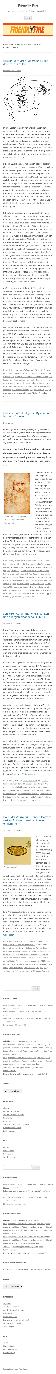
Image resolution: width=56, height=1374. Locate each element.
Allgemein (7, 1108)
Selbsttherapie (29, 967)
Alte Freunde (30, 948)
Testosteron (41, 593)
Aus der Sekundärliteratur (24, 944)
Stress (32, 593)
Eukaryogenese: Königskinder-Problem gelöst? (22, 1012)
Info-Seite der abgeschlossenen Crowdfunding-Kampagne (26, 1269)
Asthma (29, 567)
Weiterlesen (29, 554)
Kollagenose (29, 580)
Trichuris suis (8, 971)
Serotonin (10, 593)
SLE (46, 389)
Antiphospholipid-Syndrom (19, 787)
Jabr (10, 958)
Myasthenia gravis (20, 587)
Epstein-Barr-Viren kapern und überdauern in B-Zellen (26, 62)
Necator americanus (32, 961)
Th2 (11, 800)
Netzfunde (7, 1118)
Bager (45, 948)
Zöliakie (33, 597)
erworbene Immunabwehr (28, 793)
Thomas (6, 1067)
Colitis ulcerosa (18, 574)
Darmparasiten (22, 954)
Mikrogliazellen (23, 583)
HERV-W (15, 383)
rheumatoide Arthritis (20, 389)
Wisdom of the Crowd (12, 1127)
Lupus (10, 386)
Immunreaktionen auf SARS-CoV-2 (33, 1074)
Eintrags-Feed (8, 1150)
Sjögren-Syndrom (37, 389)
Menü (28, 18)
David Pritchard (35, 954)
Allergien (6, 567)
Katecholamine (18, 580)
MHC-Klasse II (19, 386)
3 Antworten (8, 423)
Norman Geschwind (16, 590)
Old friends (45, 961)
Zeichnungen (8, 1131)
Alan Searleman (43, 564)
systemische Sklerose (22, 393)
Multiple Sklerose (32, 386)
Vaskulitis (36, 800)
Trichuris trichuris (22, 971)
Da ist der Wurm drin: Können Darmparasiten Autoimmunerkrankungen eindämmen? (27, 820)
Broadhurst (8, 951)
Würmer (45, 971)
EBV (50, 376)
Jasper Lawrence (19, 958)
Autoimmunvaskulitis (24, 790)
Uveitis (26, 597)
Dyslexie (44, 574)
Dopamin (36, 574)
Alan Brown (19, 948)
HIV (21, 383)
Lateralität (39, 580)
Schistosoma (29, 964)
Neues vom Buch (21, 373)
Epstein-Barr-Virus (10, 380)
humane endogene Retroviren (35, 383)
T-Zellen (35, 393)
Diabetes (28, 574)
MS (10, 587)
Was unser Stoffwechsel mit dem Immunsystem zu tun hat (27, 1018)
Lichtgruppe (8, 1025)
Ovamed (6, 964)
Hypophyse (40, 577)
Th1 (8, 800)
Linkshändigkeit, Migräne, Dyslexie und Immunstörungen (27, 414)
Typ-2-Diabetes (17, 597)
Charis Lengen (17, 570)
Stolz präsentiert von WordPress (15, 1369)
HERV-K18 (7, 383)
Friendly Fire (28, 5)
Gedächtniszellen (25, 380)
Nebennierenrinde (35, 587)
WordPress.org (9, 1157)
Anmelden (7, 1147)
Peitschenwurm (17, 964)
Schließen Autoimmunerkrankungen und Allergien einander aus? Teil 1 (26, 615)
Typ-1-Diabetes (25, 800)
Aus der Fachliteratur (11, 1111)
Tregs (41, 393)
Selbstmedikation (16, 967)
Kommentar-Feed (10, 1154)
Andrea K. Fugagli (18, 567)
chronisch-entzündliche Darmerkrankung (31, 376)
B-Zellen (6, 376)
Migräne (13, 583)
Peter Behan (30, 590)
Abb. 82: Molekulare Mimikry (27, 1064)
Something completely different (16, 1124)
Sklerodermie (20, 593)
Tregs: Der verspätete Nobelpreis (26, 1041)
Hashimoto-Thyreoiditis (42, 380)
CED (12, 376)
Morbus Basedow (37, 583)
